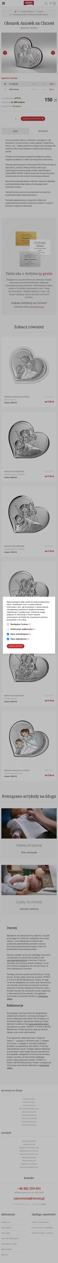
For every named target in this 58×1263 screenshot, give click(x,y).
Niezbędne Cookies (21, 624)
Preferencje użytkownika (23, 629)
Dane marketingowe (21, 634)
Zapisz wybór (15, 646)
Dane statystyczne (20, 639)
